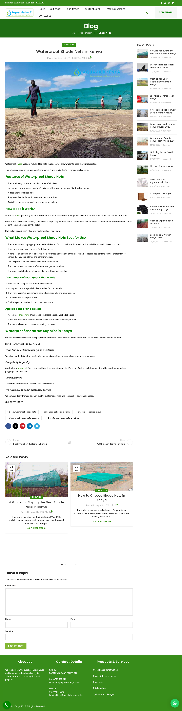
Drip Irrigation (99, 688)
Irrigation (36, 497)
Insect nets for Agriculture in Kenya (160, 181)
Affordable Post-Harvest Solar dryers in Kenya (163, 111)
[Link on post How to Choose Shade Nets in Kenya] (101, 476)
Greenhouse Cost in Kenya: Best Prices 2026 (162, 139)
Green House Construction (105, 670)
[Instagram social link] (169, 3)
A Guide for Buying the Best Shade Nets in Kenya (36, 504)
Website (9, 631)
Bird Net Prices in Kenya (162, 166)
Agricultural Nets (88, 33)
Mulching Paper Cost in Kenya (162, 154)
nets (19, 215)
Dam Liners (98, 682)
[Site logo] (19, 12)
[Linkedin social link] (173, 3)
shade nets (24, 315)
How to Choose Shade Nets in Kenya (101, 497)
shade (19, 164)
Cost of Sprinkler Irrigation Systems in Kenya (160, 81)
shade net (22, 368)
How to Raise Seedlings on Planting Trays (162, 208)
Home (74, 33)
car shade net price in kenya (57, 412)
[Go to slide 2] (64, 564)
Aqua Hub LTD (64, 58)
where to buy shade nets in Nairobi (63, 418)
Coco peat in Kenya (160, 193)
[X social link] (165, 3)
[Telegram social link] (37, 426)
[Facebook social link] (161, 3)
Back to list (69, 442)
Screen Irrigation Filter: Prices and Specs (162, 66)
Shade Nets (105, 33)
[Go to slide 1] (62, 564)
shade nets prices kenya (89, 412)
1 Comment (166, 58)
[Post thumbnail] (142, 54)
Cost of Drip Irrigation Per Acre (161, 222)
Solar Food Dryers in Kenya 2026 (160, 236)
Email (73, 619)
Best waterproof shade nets (22, 412)
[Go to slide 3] (67, 564)
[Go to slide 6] (76, 564)
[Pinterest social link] (22, 426)
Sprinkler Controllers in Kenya (162, 97)
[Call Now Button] (7, 705)
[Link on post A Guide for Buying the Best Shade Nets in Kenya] (36, 479)
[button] (174, 703)
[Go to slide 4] (70, 564)
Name (8, 619)
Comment (10, 585)
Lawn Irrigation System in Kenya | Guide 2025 (163, 125)
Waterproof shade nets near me (24, 418)
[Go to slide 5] (73, 564)
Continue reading (36, 528)
